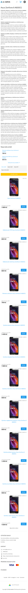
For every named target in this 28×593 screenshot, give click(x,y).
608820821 (5, 551)
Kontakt (5, 577)
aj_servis (5, 558)
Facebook (22, 577)
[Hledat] (16, 1)
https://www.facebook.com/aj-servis (11, 556)
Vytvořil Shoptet (15, 585)
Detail (23, 206)
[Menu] (24, 1)
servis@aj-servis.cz (7, 549)
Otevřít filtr (14, 174)
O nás (18, 577)
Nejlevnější (10, 167)
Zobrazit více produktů (13, 162)
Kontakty (3, 542)
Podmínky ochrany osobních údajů (8, 540)
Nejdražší (16, 167)
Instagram (13, 577)
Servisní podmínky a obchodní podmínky (10, 538)
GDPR (9, 577)
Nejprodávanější (5, 170)
